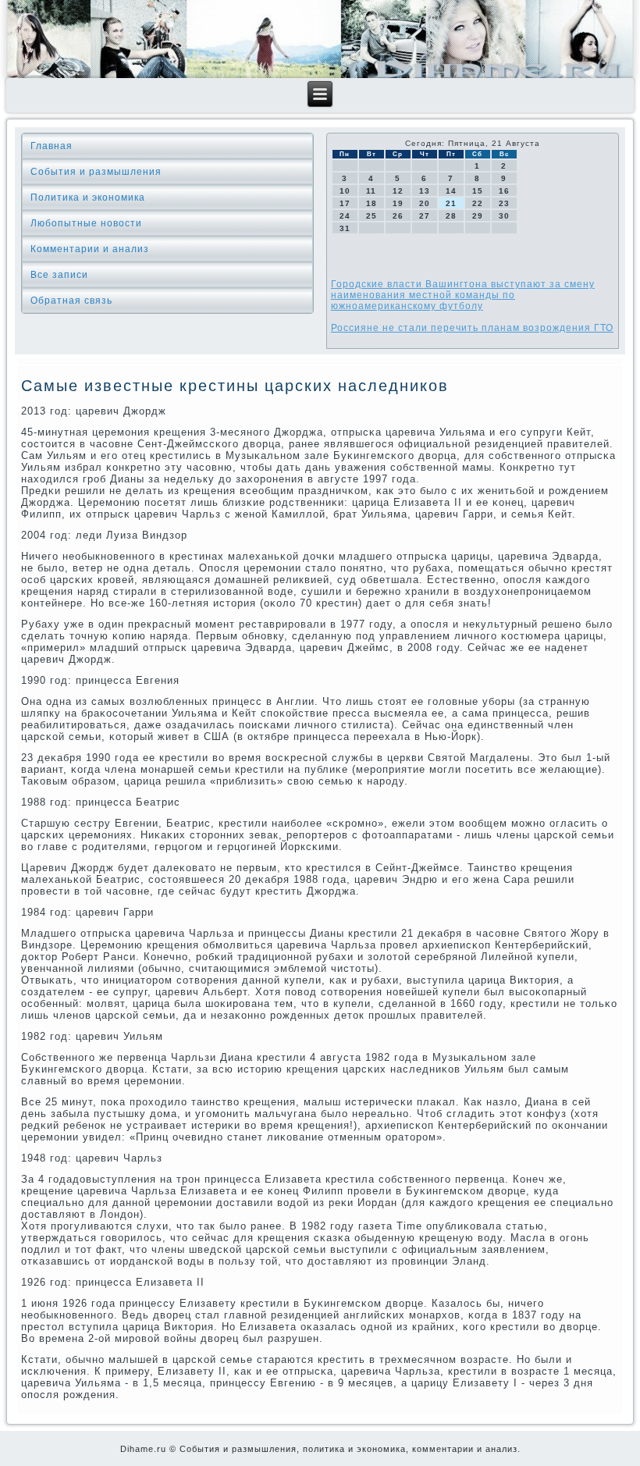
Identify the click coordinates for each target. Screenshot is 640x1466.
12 (398, 191)
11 (371, 191)
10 (345, 191)
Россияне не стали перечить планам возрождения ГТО (472, 327)
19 (398, 203)
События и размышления (96, 171)
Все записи (59, 274)
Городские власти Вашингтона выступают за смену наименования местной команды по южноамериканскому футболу (463, 295)
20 (424, 203)
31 (345, 228)
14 (451, 191)
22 (477, 203)
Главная (51, 146)
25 (371, 216)
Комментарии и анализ (89, 249)
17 (345, 203)
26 (398, 216)
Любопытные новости (86, 223)
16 (504, 191)
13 (424, 191)
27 (424, 216)
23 (504, 203)
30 (504, 216)
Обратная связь (71, 300)
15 (477, 191)
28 (451, 216)
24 (345, 216)
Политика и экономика (87, 197)
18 (371, 203)
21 (451, 203)
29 (477, 216)
